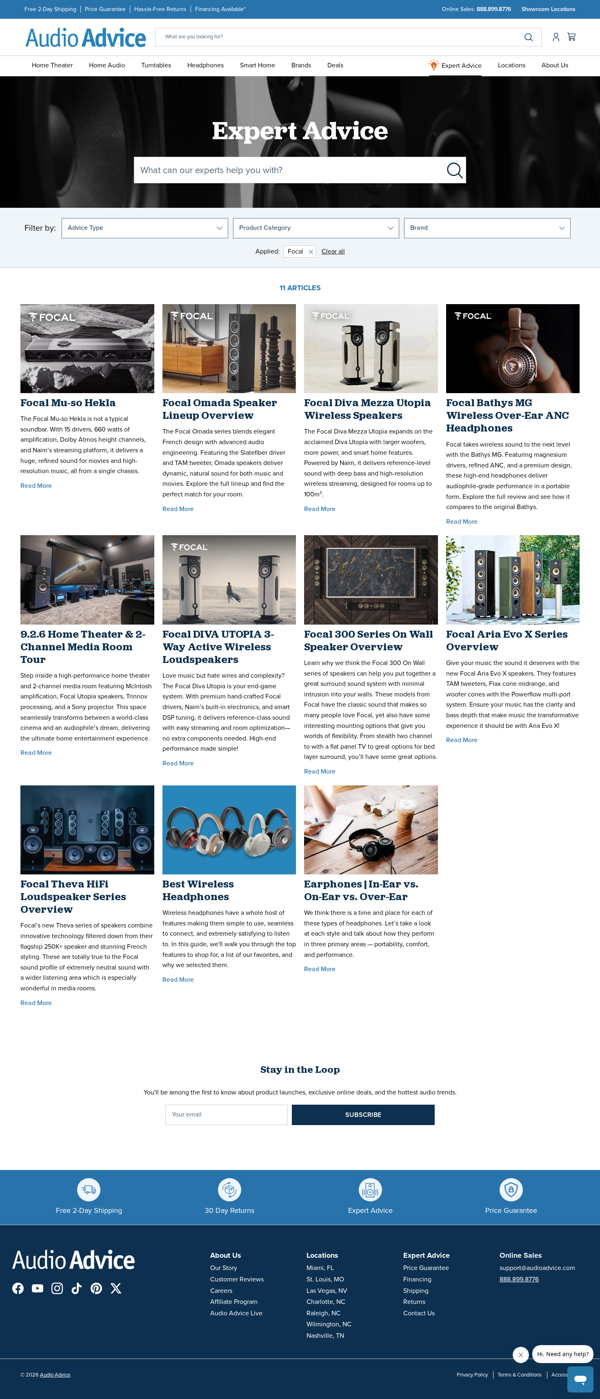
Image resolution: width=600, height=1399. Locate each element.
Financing (417, 1279)
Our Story (223, 1268)
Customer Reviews (237, 1279)
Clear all (333, 251)
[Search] (528, 37)
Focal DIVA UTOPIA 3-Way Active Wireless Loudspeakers (218, 647)
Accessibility (565, 1375)
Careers (221, 1291)
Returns (414, 1302)
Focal (295, 251)
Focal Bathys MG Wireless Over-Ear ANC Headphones (507, 416)
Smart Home (257, 65)
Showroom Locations (549, 9)
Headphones (205, 65)
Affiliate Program (234, 1302)
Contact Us (419, 1313)
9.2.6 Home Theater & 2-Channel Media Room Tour (83, 647)
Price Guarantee (105, 9)
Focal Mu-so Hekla (68, 403)
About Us (555, 65)
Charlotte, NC (326, 1302)
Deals (335, 65)
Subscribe (363, 1115)
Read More (36, 486)
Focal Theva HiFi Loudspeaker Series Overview (73, 897)
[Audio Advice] (85, 37)
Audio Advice (55, 1375)
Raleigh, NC (323, 1313)
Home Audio (107, 65)
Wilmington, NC (329, 1324)
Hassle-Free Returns (160, 9)
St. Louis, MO (325, 1279)
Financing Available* (220, 9)
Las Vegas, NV (327, 1291)
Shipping (416, 1291)
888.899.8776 (494, 9)
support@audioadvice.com (537, 1268)
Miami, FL (320, 1268)
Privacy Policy (472, 1375)
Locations (511, 65)
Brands (301, 65)
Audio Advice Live (236, 1313)
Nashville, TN (325, 1336)
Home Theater (52, 65)
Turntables (156, 65)
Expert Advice (461, 66)
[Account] (554, 37)
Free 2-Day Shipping (50, 9)
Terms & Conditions (520, 1375)
